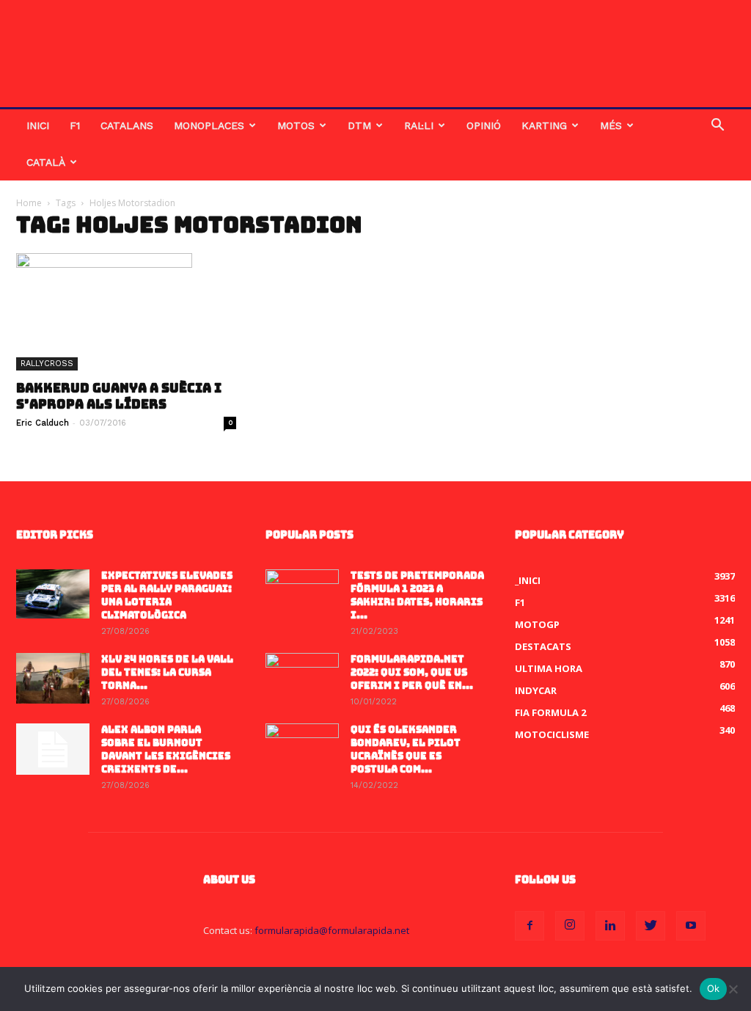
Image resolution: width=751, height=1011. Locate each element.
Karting (544, 125)
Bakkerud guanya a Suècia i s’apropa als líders (118, 396)
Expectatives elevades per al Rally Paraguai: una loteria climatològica (166, 595)
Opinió (483, 125)
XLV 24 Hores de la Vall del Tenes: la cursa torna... (167, 672)
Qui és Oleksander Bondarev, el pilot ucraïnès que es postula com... (406, 749)
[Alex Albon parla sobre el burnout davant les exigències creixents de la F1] (52, 749)
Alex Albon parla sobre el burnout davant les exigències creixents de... (165, 749)
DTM (359, 125)
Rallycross (47, 363)
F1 (75, 125)
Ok (713, 988)
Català (45, 162)
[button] (717, 127)
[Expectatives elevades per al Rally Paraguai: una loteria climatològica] (52, 593)
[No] (732, 989)
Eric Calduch (42, 423)
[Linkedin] (610, 926)
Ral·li (418, 125)
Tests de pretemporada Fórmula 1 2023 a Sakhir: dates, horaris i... (417, 595)
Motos (296, 125)
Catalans (126, 125)
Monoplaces (209, 125)
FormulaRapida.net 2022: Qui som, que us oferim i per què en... (412, 672)
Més (611, 125)
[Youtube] (691, 926)
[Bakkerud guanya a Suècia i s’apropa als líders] (126, 312)
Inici (37, 125)
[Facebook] (529, 926)
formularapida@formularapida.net (331, 930)
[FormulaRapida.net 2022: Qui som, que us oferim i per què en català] (302, 678)
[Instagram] (570, 926)
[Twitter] (650, 926)
